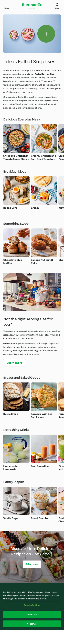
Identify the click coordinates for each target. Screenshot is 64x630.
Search (57, 8)
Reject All (31, 614)
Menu (6, 8)
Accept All (32, 624)
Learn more (14, 363)
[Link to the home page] (32, 6)
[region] (32, 606)
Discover (32, 564)
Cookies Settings (32, 605)
